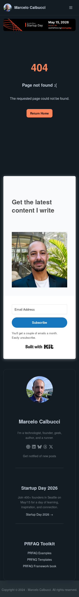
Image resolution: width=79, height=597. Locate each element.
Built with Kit (39, 346)
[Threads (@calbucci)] (45, 447)
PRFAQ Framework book (39, 566)
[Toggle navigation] (71, 7)
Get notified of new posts (39, 456)
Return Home (39, 113)
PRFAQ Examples (39, 553)
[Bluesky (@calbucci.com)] (39, 447)
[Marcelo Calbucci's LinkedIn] (34, 447)
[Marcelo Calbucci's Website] (28, 447)
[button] (39, 259)
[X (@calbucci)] (51, 447)
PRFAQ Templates (39, 559)
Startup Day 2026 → (39, 514)
